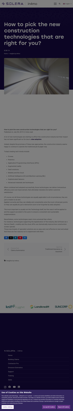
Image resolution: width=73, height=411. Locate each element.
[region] (36, 400)
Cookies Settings (8, 407)
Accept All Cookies (49, 407)
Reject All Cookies (63, 407)
